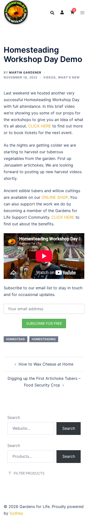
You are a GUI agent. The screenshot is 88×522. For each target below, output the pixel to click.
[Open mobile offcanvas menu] (82, 12)
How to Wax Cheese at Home (46, 364)
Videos (49, 77)
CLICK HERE (39, 125)
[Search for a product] (52, 12)
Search (13, 417)
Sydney (16, 513)
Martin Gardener (25, 72)
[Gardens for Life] (16, 11)
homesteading (44, 339)
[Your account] (62, 12)
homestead (15, 339)
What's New (69, 77)
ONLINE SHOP (55, 197)
